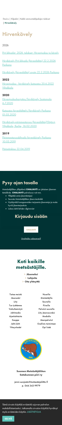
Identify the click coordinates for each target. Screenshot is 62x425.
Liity (15, 301)
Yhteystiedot (15, 327)
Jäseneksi (31, 274)
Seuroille (46, 301)
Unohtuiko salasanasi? (31, 238)
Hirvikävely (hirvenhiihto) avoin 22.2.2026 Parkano (30, 72)
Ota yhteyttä (31, 281)
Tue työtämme (15, 305)
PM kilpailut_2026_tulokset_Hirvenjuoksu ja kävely (30, 53)
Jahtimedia (15, 312)
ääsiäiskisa (10, 149)
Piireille (46, 305)
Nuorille (46, 294)
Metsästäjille (46, 297)
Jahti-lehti (15, 323)
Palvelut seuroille (47, 308)
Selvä (8, 418)
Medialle (46, 316)
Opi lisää (46, 327)
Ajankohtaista (15, 316)
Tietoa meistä (16, 294)
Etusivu (6, 18)
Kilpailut (14, 18)
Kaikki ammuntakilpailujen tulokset (35, 18)
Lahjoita (31, 278)
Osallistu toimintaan (46, 323)
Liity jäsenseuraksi (46, 312)
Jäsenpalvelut (46, 320)
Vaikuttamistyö (15, 308)
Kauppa (15, 320)
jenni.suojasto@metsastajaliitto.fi (31, 381)
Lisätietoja (34, 411)
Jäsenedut (15, 297)
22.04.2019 (23, 149)
